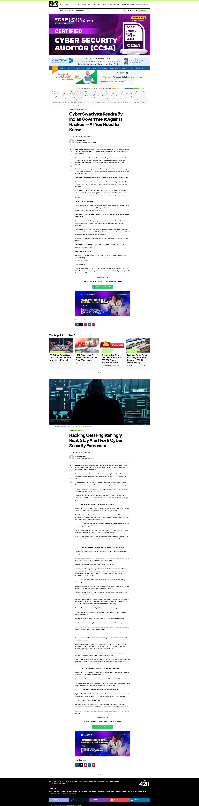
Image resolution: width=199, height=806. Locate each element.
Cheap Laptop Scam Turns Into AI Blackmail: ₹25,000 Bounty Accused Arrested (86, 359)
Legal (129, 352)
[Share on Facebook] (70, 136)
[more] (86, 11)
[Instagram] (135, 10)
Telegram (86, 281)
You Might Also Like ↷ (62, 335)
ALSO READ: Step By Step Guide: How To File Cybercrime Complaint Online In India (101, 177)
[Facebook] (128, 10)
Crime (52, 352)
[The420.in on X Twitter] (81, 324)
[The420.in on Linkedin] (89, 324)
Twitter (99, 281)
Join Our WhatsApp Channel (103, 286)
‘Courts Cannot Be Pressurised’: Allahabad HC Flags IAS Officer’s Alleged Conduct (137, 359)
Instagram (112, 281)
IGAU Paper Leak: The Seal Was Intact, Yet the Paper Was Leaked (60, 357)
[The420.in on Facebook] (77, 324)
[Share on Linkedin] (79, 136)
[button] (98, 372)
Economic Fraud (81, 352)
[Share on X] (73, 136)
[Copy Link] (82, 136)
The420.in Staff (55, 363)
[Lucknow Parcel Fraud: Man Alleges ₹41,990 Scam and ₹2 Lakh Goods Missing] (112, 345)
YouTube (119, 281)
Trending (83, 109)
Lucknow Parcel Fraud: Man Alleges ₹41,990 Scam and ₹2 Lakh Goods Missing (112, 359)
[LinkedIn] (137, 10)
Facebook (93, 281)
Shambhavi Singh (81, 140)
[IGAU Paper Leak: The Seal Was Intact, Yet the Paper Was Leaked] (61, 345)
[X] (130, 10)
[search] (149, 10)
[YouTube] (132, 10)
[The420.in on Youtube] (93, 324)
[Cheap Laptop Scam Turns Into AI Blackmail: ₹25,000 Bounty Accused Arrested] (87, 345)
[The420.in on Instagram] (85, 324)
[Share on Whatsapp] (76, 136)
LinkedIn (105, 281)
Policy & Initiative (75, 109)
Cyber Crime (85, 349)
